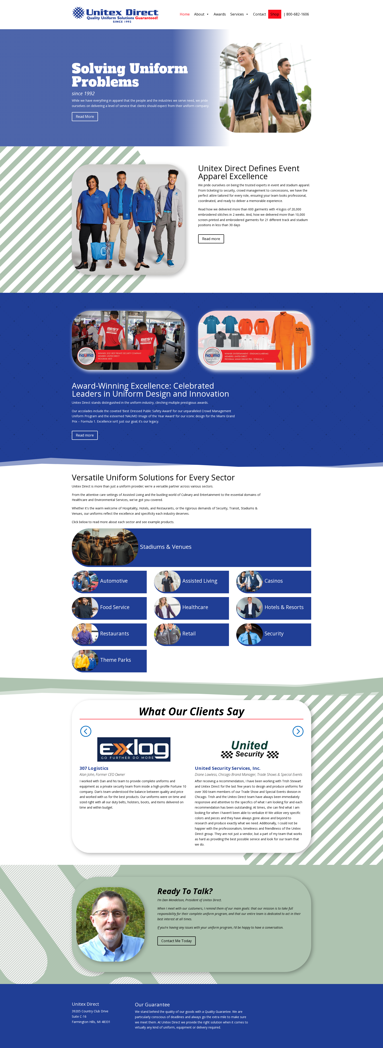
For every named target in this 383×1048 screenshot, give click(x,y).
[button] (85, 731)
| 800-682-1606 (296, 14)
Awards (220, 14)
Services (237, 14)
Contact (259, 14)
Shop (274, 14)
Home (185, 14)
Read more (211, 238)
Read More (85, 116)
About (199, 14)
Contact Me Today (176, 940)
